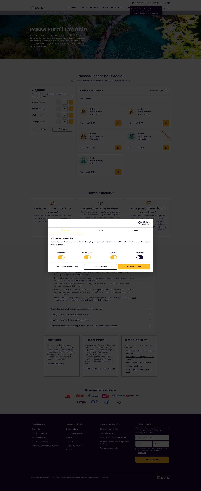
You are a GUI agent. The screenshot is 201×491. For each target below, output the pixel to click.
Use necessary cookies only (67, 267)
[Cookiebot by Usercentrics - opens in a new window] (140, 223)
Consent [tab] (65, 231)
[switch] (87, 257)
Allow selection (100, 267)
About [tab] (135, 231)
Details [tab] (100, 231)
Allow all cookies (134, 267)
